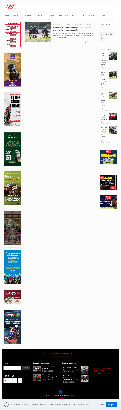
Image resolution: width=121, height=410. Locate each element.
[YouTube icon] (58, 399)
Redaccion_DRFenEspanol (73, 24)
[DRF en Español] (10, 6)
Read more (90, 42)
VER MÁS (113, 187)
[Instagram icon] (62, 399)
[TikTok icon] (64, 399)
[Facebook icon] (60, 399)
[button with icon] (102, 34)
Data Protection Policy (81, 404)
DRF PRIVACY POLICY (101, 373)
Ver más (12, 42)
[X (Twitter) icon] (56, 399)
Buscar (5, 363)
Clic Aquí (108, 162)
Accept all (111, 404)
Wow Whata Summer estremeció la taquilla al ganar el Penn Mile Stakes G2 (73, 28)
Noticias (96, 364)
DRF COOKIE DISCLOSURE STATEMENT (103, 369)
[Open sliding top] (60, 2)
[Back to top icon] (60, 392)
